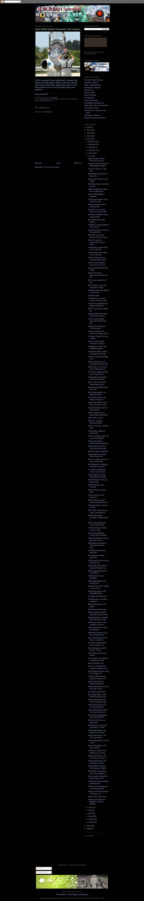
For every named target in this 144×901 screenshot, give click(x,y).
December (92, 141)
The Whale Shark (93, 295)
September (92, 150)
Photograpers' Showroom (92, 87)
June (90, 807)
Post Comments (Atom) (51, 167)
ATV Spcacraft (89, 98)
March (91, 816)
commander (55, 99)
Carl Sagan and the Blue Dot (97, 596)
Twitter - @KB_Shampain (92, 85)
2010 (88, 826)
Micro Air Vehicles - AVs (96, 663)
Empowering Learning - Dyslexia (94, 118)
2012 (88, 136)
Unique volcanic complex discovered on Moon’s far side (97, 321)
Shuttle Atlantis (45, 100)
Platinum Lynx (89, 90)
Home (58, 163)
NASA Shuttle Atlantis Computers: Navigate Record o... (98, 518)
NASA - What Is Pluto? (95, 418)
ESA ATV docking (90, 95)
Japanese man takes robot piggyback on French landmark (96, 802)
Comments (43, 872)
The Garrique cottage (91, 108)
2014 (88, 130)
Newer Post (38, 163)
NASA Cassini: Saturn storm (97, 796)
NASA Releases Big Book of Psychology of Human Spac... (97, 545)
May (90, 810)
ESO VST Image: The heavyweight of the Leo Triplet (96, 242)
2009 (88, 829)
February (92, 819)
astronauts (45, 99)
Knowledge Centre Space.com (94, 103)
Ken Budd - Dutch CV (91, 82)
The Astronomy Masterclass (97, 609)
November (92, 144)
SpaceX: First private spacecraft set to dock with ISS (97, 275)
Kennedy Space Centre (68, 99)
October (91, 147)
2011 (88, 139)
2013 (88, 133)
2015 (88, 127)
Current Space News (91, 100)
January (91, 822)
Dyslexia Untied (89, 93)
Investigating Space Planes (97, 692)
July (90, 156)
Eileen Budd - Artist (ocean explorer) (96, 105)
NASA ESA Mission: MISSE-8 (98, 451)
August (91, 153)
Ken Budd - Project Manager (93, 80)
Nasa (36, 100)
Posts (41, 868)
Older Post (77, 163)
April (90, 813)
